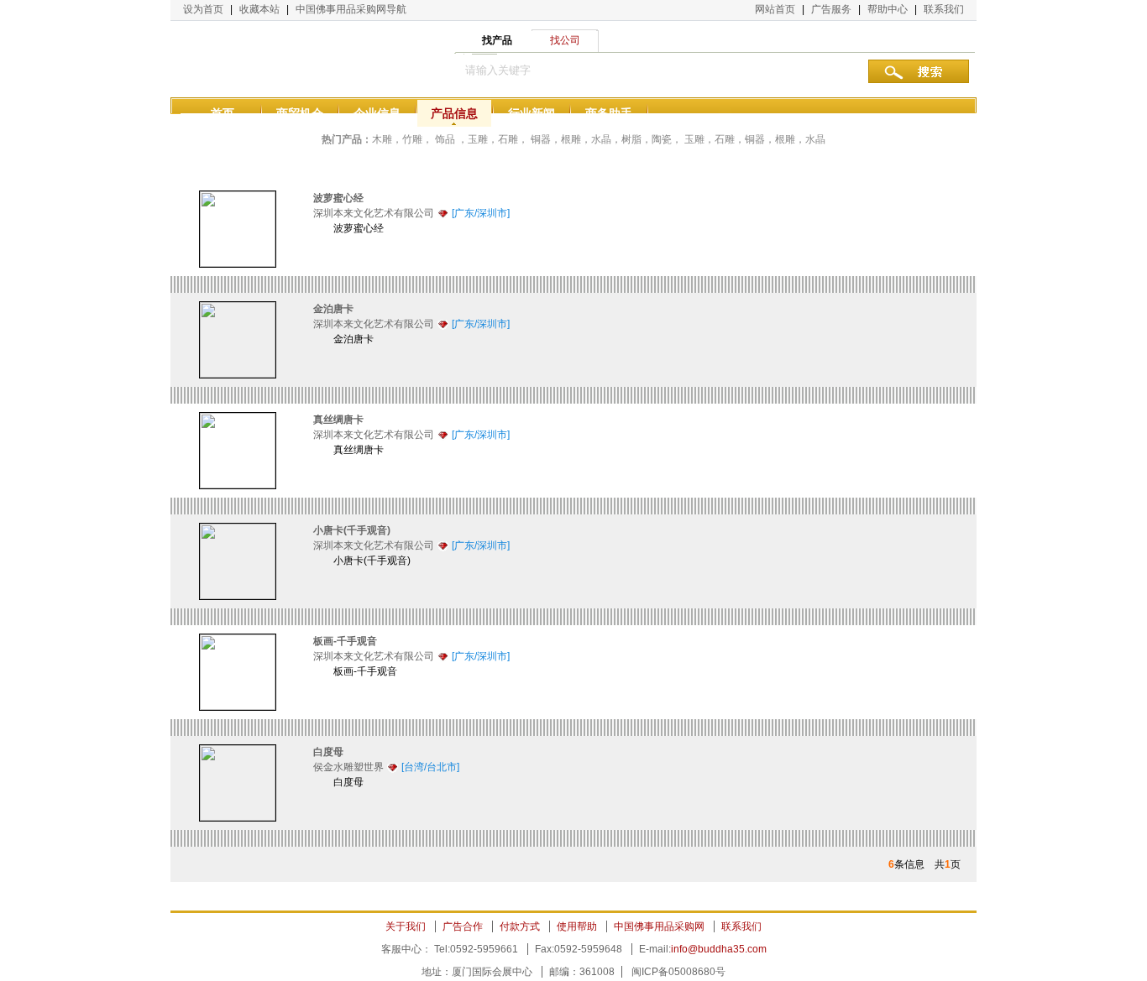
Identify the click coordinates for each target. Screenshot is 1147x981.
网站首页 (775, 9)
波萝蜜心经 (338, 198)
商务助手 (608, 113)
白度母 (328, 752)
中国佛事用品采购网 (659, 926)
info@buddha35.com (719, 949)
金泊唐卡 (333, 309)
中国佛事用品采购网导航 (351, 9)
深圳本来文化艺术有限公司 (373, 213)
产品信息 (454, 113)
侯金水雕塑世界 (348, 767)
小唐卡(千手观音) (351, 530)
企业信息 (377, 113)
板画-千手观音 (345, 641)
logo (254, 58)
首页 (222, 113)
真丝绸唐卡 (338, 419)
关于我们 (405, 926)
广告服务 (831, 9)
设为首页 (203, 9)
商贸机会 (299, 113)
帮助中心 (887, 9)
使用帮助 (577, 926)
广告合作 (463, 926)
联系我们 (944, 9)
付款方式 (520, 926)
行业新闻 (531, 113)
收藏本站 (259, 9)
